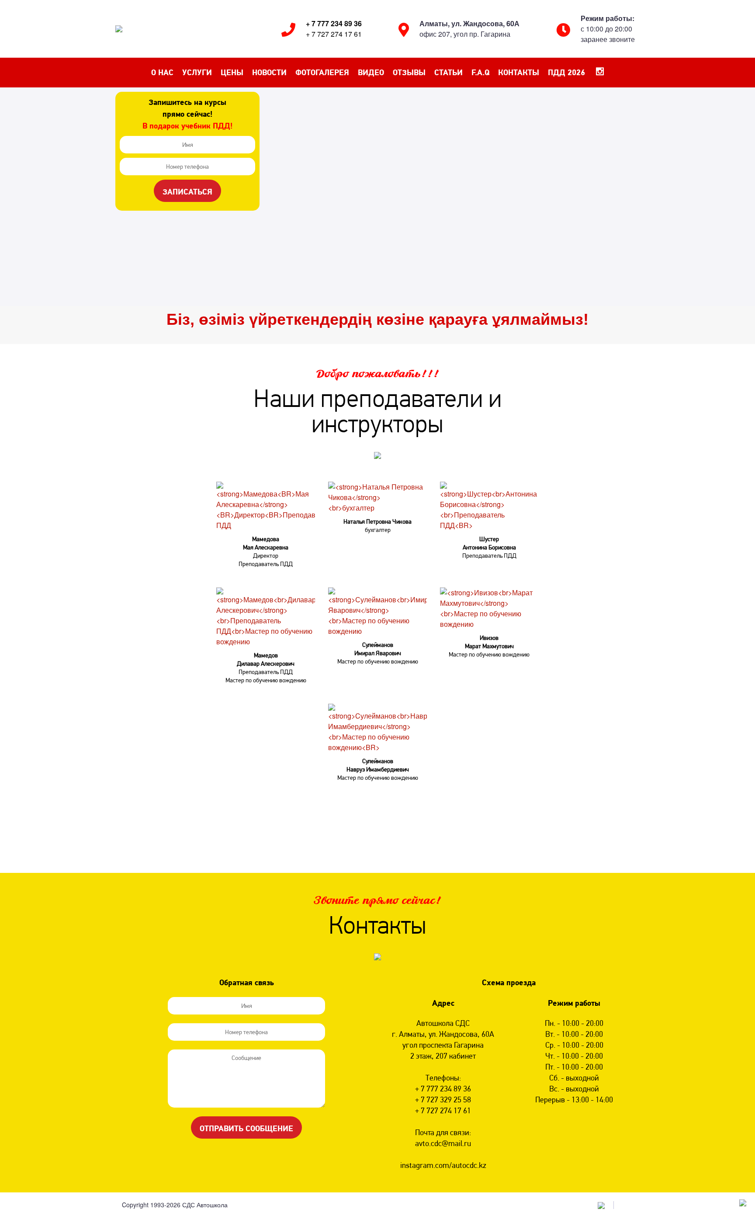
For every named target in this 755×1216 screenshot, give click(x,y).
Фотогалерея (322, 72)
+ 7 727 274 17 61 (334, 34)
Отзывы (409, 72)
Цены (232, 72)
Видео (371, 72)
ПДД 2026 (566, 72)
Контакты (518, 72)
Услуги (197, 72)
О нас (162, 72)
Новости (269, 72)
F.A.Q (480, 72)
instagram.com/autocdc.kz (443, 1165)
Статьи (448, 72)
